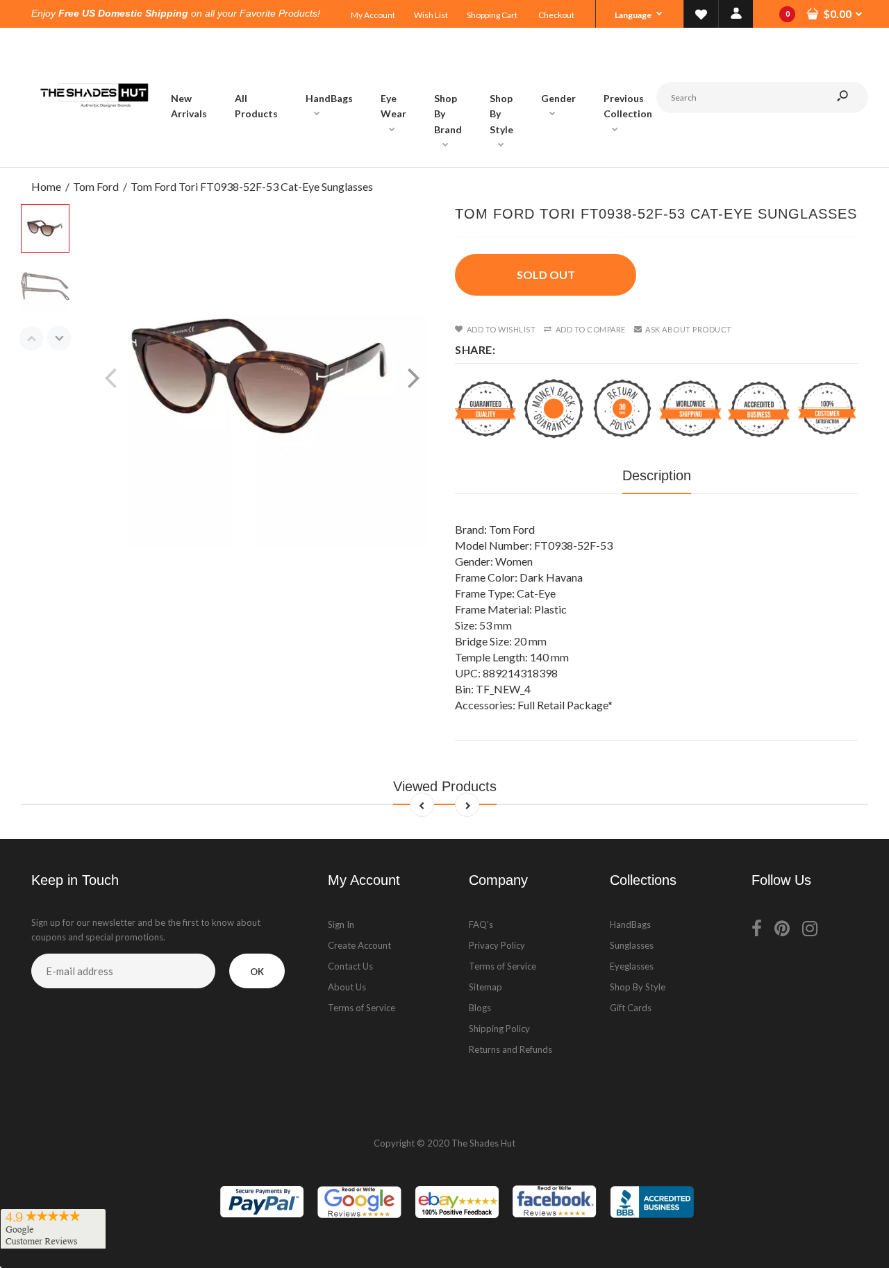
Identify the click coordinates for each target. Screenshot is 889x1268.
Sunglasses (632, 945)
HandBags (630, 924)
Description (656, 475)
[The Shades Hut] (93, 153)
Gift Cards (630, 1007)
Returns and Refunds (510, 1049)
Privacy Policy (497, 945)
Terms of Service (361, 1007)
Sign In (341, 924)
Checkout (556, 15)
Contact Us (350, 966)
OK (257, 971)
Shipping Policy (499, 1028)
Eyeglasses (632, 966)
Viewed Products (445, 786)
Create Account (359, 945)
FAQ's (481, 924)
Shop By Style (637, 986)
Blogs (480, 1007)
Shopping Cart (492, 15)
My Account (373, 15)
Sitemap (485, 986)
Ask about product (688, 329)
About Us (347, 986)
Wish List (431, 15)
